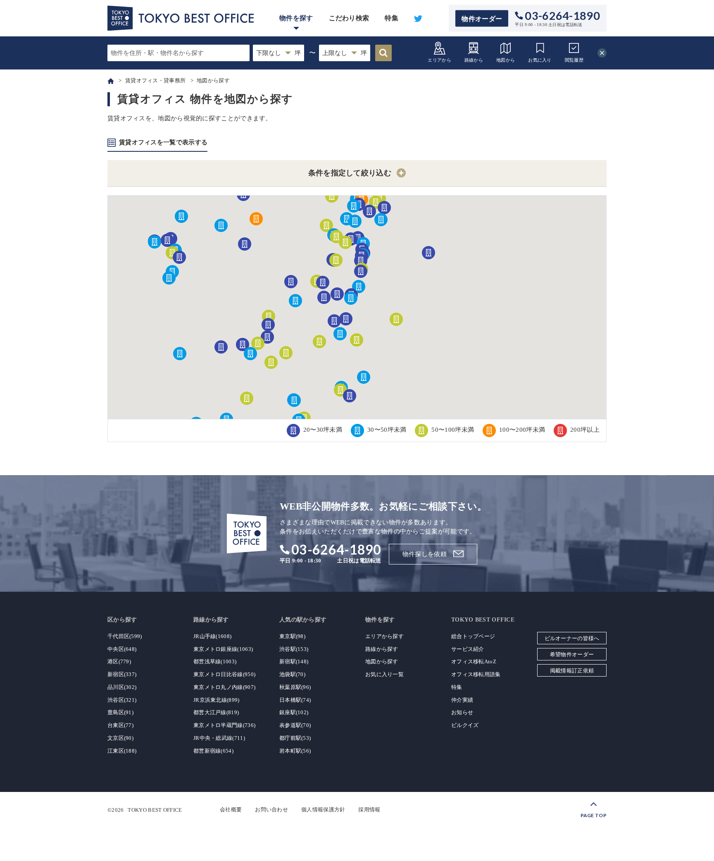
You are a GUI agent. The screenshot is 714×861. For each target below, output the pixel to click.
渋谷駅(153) (293, 649)
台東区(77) (120, 725)
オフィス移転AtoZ (473, 661)
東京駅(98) (292, 636)
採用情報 (369, 809)
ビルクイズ (465, 725)
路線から (473, 59)
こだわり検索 (349, 18)
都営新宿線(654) (213, 751)
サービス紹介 (467, 649)
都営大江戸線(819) (216, 712)
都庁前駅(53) (295, 738)
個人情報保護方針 (323, 809)
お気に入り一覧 (384, 674)
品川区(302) (121, 687)
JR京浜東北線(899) (216, 700)
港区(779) (119, 661)
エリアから (439, 59)
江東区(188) (121, 751)
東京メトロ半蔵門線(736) (224, 725)
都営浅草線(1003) (214, 661)
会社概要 (231, 809)
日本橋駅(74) (295, 700)
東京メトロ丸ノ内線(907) (224, 687)
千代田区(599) (124, 636)
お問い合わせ (271, 809)
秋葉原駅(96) (295, 687)
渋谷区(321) (121, 700)
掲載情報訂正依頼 (572, 670)
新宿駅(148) (293, 661)
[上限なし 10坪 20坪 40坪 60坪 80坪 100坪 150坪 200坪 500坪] (344, 53)
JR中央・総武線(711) (219, 738)
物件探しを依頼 (424, 554)
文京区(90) (120, 738)
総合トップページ (473, 636)
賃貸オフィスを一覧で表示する (163, 142)
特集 (391, 18)
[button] (381, 219)
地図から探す (381, 661)
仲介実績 (462, 700)
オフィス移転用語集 (476, 674)
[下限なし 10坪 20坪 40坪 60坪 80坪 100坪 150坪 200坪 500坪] (278, 53)
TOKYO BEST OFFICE (155, 809)
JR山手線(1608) (212, 636)
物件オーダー (482, 18)
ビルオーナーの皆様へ (572, 638)
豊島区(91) (120, 712)
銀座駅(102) (293, 712)
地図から (505, 59)
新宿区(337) (121, 674)
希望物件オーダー (572, 654)
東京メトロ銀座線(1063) (223, 649)
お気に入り (540, 59)
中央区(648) (121, 649)
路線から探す (381, 649)
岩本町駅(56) (295, 751)
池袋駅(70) (292, 674)
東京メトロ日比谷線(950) (224, 674)
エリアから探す (384, 636)
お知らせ (462, 712)
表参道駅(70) (295, 725)
